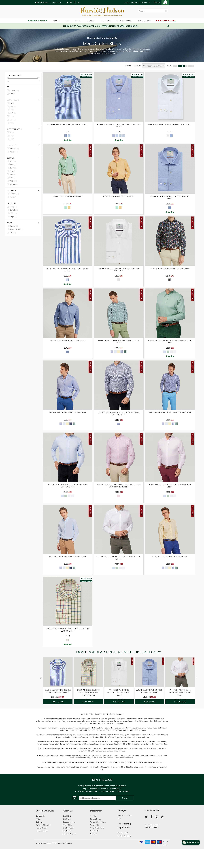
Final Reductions (166, 20)
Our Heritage (68, 828)
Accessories (144, 20)
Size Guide (94, 831)
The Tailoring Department (124, 825)
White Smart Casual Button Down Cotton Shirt (118, 558)
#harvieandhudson (124, 815)
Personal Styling (69, 834)
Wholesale (94, 825)
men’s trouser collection (78, 767)
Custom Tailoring (124, 836)
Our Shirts (67, 816)
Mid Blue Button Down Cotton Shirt (67, 413)
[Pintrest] (78, 2)
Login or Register (130, 2)
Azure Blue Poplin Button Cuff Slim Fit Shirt (169, 198)
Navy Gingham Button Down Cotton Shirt (170, 413)
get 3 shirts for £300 (104, 762)
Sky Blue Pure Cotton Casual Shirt (67, 341)
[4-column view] (189, 65)
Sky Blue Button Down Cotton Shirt (67, 557)
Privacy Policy (95, 819)
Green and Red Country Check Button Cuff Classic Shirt (67, 630)
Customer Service (45, 810)
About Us (67, 810)
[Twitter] (67, 2)
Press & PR (67, 825)
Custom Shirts (123, 833)
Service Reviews (42, 831)
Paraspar (165, 845)
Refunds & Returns (43, 825)
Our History (67, 831)
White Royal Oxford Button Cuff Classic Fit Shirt (119, 270)
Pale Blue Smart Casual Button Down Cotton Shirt (67, 486)
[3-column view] (181, 65)
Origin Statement (97, 828)
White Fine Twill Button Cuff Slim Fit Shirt (170, 124)
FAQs (38, 819)
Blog (119, 818)
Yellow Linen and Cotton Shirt (119, 196)
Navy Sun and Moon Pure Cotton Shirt (170, 269)
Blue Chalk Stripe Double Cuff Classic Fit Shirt (68, 270)
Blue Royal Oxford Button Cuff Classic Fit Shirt (118, 125)
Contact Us (56, 2)
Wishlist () (145, 2)
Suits (78, 20)
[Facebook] (71, 2)
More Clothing (124, 20)
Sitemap (93, 834)
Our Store (67, 819)
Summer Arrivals (37, 20)
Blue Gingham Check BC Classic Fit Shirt (67, 124)
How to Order (41, 828)
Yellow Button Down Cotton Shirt (170, 557)
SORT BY (137, 66)
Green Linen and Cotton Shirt (68, 196)
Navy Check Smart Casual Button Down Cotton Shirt (119, 414)
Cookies (93, 816)
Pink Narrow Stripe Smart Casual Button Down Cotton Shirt (118, 486)
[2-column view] (175, 65)
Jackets (91, 20)
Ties (68, 20)
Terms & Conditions (98, 822)
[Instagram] (75, 2)
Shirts (56, 20)
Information (96, 810)
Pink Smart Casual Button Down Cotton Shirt (170, 486)
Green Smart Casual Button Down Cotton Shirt (169, 342)
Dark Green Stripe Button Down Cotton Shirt (118, 341)
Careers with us (69, 822)
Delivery (39, 822)
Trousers (105, 20)
